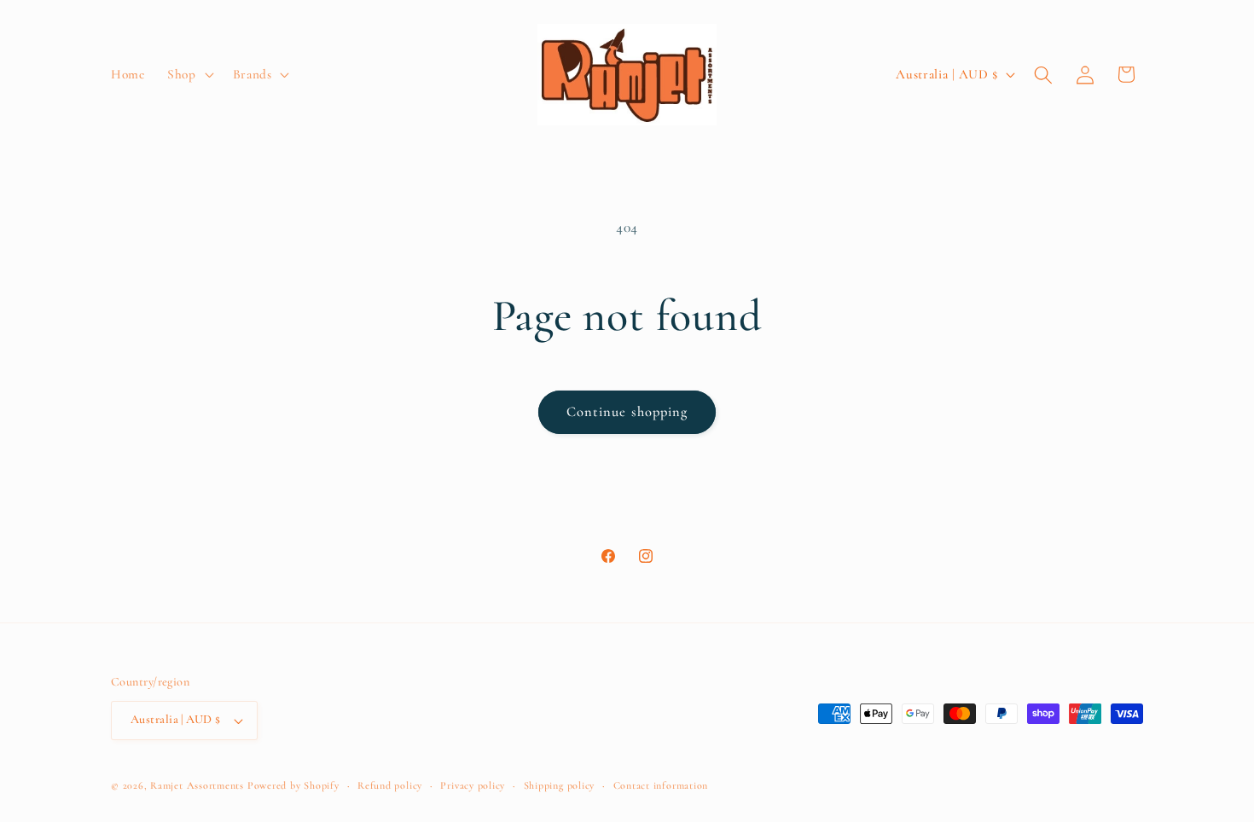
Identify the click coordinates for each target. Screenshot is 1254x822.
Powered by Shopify (293, 785)
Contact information (661, 785)
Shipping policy (559, 785)
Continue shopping (627, 411)
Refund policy (389, 785)
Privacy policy (472, 785)
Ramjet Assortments (197, 785)
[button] (189, 75)
